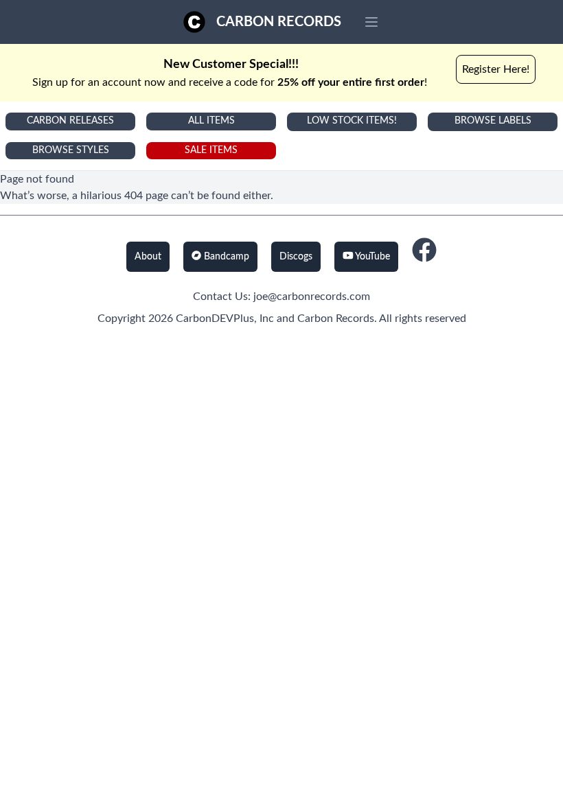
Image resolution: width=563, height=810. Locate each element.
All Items (211, 121)
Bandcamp (225, 257)
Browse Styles (70, 150)
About (148, 257)
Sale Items (211, 150)
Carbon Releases (70, 121)
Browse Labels (493, 121)
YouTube (371, 257)
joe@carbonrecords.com (311, 296)
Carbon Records (278, 22)
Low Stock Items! (352, 121)
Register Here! (495, 69)
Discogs (295, 257)
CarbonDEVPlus (215, 318)
